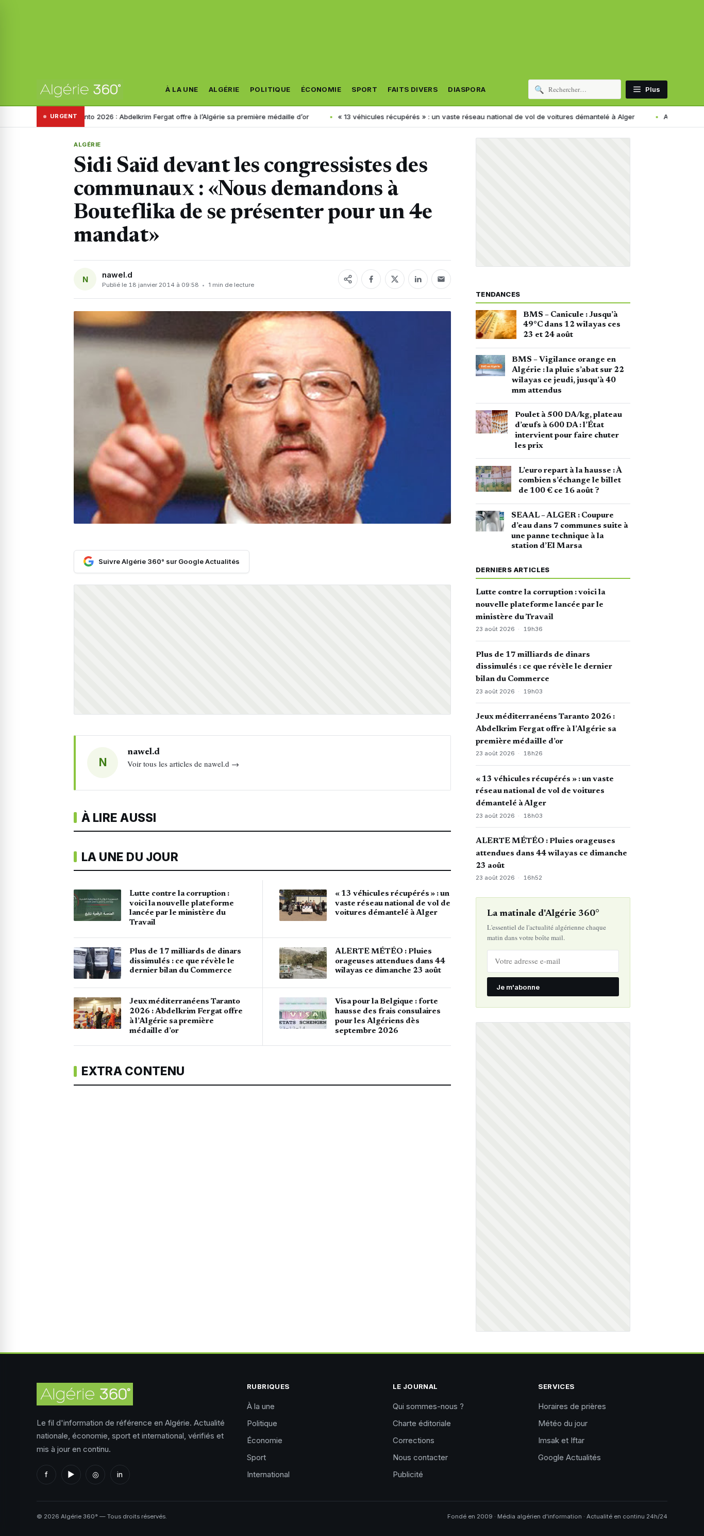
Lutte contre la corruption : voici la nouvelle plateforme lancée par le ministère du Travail (541, 604)
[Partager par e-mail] (441, 279)
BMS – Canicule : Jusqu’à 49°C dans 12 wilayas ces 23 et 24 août (572, 325)
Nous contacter (420, 1457)
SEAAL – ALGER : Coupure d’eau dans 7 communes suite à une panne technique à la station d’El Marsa (569, 530)
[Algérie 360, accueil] (80, 89)
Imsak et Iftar (561, 1440)
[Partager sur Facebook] (371, 279)
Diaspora (466, 89)
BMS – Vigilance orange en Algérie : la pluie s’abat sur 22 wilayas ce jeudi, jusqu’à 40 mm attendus (568, 374)
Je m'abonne (518, 987)
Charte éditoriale (422, 1423)
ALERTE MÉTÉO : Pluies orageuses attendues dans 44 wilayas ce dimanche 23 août (551, 853)
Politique (270, 89)
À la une (181, 89)
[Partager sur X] (395, 279)
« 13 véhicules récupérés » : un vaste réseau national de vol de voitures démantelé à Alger (403, 116)
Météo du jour (563, 1423)
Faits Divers (413, 89)
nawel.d (117, 275)
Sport (364, 89)
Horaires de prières (572, 1406)
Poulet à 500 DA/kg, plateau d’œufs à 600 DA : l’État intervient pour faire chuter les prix (568, 430)
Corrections (413, 1440)
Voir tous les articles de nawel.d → (183, 763)
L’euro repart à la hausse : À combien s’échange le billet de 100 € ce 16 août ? (570, 480)
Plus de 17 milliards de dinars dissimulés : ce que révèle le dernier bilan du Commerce (544, 667)
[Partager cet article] (348, 279)
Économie (321, 89)
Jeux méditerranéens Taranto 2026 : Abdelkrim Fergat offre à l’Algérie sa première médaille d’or (546, 729)
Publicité (408, 1474)
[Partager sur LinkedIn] (418, 279)
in (120, 1474)
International (268, 1474)
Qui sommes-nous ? (428, 1406)
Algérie (224, 89)
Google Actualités (569, 1457)
